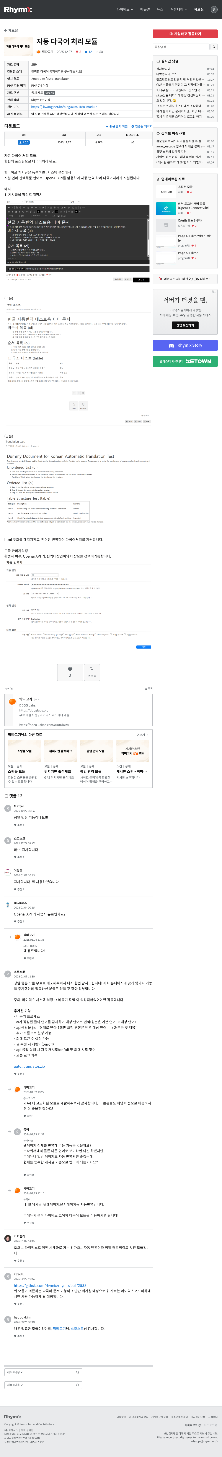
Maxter (19, 806)
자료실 (199, 9)
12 (90, 52)
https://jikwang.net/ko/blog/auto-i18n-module (64, 107)
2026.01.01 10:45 (24, 875)
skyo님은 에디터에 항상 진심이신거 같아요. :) (185, 95)
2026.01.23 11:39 (33, 1134)
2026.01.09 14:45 (24, 1241)
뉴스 (160, 9)
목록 (150, 688)
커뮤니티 (177, 9)
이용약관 (121, 1417)
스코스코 (19, 838)
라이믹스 (124, 9)
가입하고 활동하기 (187, 34)
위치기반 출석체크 (57, 771)
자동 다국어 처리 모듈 (67, 41)
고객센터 (213, 1417)
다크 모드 (209, 1425)
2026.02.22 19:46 (24, 1279)
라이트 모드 (191, 1425)
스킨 (119, 766)
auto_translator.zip (29, 1066)
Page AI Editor (188, 253)
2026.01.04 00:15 (24, 907)
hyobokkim (22, 1317)
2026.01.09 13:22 (33, 1092)
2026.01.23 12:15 (33, 1193)
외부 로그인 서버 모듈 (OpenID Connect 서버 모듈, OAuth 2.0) (195, 206)
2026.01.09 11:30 (24, 976)
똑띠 (26, 1130)
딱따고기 (47, 52)
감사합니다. (163, 69)
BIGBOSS (20, 903)
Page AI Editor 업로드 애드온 (195, 238)
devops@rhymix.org (204, 1441)
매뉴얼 (145, 9)
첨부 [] (8, 688)
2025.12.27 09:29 (24, 843)
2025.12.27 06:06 (24, 811)
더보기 (141, 735)
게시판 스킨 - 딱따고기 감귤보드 (140, 771)
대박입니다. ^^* (166, 74)
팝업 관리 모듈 (90, 771)
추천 (20, 825)
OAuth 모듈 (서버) (190, 220)
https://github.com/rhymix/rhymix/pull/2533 (50, 1285)
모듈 (11, 766)
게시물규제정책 (159, 1417)
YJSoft (19, 1274)
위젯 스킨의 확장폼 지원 (171, 152)
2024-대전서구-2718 (34, 1442)
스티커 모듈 (185, 187)
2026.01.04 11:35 (33, 939)
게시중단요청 (198, 1417)
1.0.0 (25, 142)
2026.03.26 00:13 (24, 1322)
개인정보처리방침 (138, 1417)
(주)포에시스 (11, 1430)
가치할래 (19, 1236)
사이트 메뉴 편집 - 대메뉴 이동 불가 (178, 157)
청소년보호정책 (179, 1417)
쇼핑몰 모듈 (16, 771)
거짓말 (18, 871)
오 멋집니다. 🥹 (166, 101)
